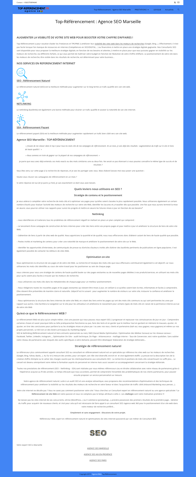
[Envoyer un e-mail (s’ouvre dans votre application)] (178, 2)
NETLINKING (24, 103)
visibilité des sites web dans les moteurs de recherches (119, 43)
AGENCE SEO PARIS (98, 460)
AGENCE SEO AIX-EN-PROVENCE (98, 454)
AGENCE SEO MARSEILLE (98, 448)
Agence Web (97, 474)
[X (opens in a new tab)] (175, 2)
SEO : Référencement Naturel (33, 80)
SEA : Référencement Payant (33, 127)
